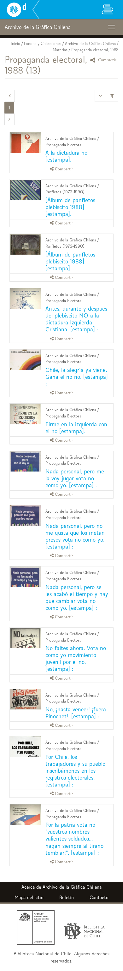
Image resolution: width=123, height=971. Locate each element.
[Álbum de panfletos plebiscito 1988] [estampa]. (70, 207)
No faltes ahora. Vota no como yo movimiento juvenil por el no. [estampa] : (75, 658)
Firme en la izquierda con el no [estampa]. (76, 428)
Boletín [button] (66, 897)
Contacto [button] (99, 897)
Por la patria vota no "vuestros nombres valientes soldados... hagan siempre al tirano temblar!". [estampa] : (74, 838)
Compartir (106, 60)
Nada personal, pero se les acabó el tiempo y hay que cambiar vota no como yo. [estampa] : (76, 597)
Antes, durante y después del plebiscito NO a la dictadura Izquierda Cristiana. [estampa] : (76, 319)
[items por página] (100, 96)
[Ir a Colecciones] (107, 9)
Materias (60, 49)
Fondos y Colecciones (42, 43)
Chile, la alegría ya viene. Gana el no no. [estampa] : (76, 376)
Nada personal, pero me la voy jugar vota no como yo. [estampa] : (74, 478)
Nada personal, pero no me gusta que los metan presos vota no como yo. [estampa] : (75, 536)
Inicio (15, 43)
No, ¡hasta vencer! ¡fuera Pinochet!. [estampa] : (75, 713)
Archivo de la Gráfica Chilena (90, 43)
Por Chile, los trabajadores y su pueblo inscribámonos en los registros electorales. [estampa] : (75, 770)
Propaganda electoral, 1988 (94, 49)
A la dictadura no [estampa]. (66, 156)
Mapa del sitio (29, 897)
